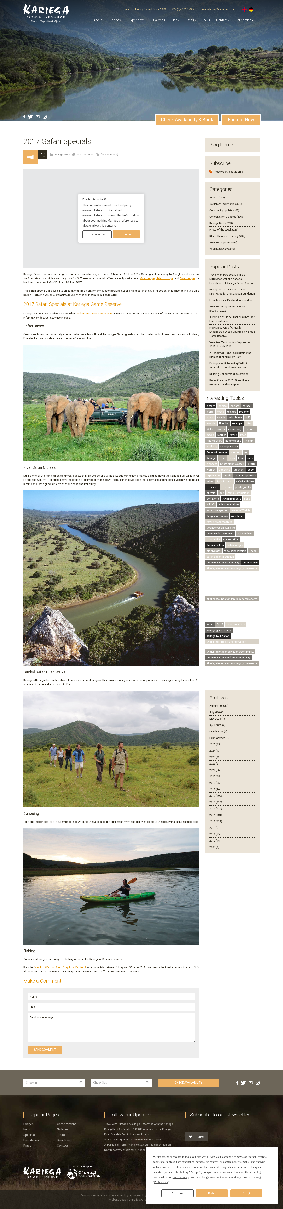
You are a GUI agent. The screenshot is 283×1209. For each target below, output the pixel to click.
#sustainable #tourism (220, 533)
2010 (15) (215, 840)
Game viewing (66, 1124)
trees (243, 434)
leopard (234, 405)
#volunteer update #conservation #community (226, 642)
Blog (174, 20)
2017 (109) (215, 795)
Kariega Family (229, 446)
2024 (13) (215, 750)
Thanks (199, 1136)
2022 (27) (215, 763)
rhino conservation (235, 550)
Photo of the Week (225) (223, 229)
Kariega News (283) (221, 223)
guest (251, 469)
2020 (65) (215, 776)
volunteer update (229, 504)
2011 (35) (215, 834)
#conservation (215, 545)
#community (250, 562)
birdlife (227, 475)
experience (213, 475)
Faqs (26, 1129)
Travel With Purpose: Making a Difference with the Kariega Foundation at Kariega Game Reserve (231, 279)
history (211, 405)
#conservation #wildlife (221, 527)
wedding (212, 446)
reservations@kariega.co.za (217, 9)
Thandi (253, 550)
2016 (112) (215, 802)
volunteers (237, 516)
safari (210, 624)
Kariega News (62, 154)
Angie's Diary (214, 440)
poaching (224, 469)
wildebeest (235, 417)
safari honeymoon (217, 510)
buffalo (211, 492)
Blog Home (221, 145)
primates (250, 429)
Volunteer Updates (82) (223, 242)
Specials (29, 1135)
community (213, 539)
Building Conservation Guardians (228, 374)
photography (243, 487)
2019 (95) (215, 782)
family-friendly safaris (219, 521)
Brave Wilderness (217, 452)
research (227, 487)
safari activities (85, 154)
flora (241, 458)
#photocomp (225, 481)
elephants (212, 487)
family (233, 434)
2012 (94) (215, 827)
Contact (221, 20)
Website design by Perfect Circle (128, 1199)
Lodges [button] (115, 20)
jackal (210, 417)
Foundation (243, 20)
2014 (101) (215, 814)
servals (221, 417)
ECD (221, 492)
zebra (210, 481)
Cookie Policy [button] (181, 1177)
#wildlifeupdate (231, 498)
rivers (222, 458)
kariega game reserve (219, 630)
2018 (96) (215, 789)
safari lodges (235, 545)
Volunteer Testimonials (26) (225, 203)
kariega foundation (218, 636)
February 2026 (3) (219, 737)
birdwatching (245, 533)
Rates (190, 20)
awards (211, 423)
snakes (231, 411)
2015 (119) (215, 808)
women (211, 469)
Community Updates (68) (224, 210)
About (97, 20)
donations (213, 498)
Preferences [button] (161, 1182)
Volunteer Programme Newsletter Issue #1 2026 (132, 1139)
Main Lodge (147, 278)
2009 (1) (214, 847)
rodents (244, 411)
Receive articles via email (229, 171)
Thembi (248, 440)
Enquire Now (241, 119)
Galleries (159, 20)
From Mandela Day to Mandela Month (231, 300)
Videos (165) (217, 197)
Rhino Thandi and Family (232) (227, 236)
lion (246, 452)
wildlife (211, 504)
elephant (212, 463)
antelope (237, 423)
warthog (236, 452)
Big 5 (220, 624)
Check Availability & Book (187, 119)
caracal (247, 405)
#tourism (238, 469)
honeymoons (233, 440)
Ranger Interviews (217, 516)
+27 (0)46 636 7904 (183, 9)
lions (247, 498)
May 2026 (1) (217, 718)
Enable (126, 234)
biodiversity (213, 550)
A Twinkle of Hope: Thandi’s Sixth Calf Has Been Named (137, 1144)
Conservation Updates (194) (226, 216)
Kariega (211, 458)
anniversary (235, 429)
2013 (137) (215, 821)
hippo (210, 411)
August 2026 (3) (219, 705)
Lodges (28, 1124)
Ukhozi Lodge (164, 278)
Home (125, 9)
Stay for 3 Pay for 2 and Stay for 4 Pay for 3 (60, 967)
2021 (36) (215, 770)
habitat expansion (245, 475)
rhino (232, 458)
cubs (250, 458)
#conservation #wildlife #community (228, 657)
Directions (64, 1140)
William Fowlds (216, 429)
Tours (206, 20)
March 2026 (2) (218, 731)
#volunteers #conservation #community (230, 651)
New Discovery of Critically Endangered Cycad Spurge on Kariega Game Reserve (232, 331)
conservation (231, 539)
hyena (220, 411)
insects (222, 405)
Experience (137, 20)
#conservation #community (223, 562)
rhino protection (235, 624)
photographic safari (232, 463)
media (210, 434)
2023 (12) (215, 757)
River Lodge (187, 278)
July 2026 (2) (217, 712)
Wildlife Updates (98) (222, 248)
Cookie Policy (138, 1195)
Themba (224, 423)
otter (248, 423)
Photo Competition (238, 492)
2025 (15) (215, 744)
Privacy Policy (120, 1195)
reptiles (221, 434)
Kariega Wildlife (241, 510)
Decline (212, 1193)
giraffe (251, 463)
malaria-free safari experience (95, 313)
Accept (246, 1193)
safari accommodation (220, 556)
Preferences (177, 1193)
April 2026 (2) (217, 725)
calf (247, 417)
